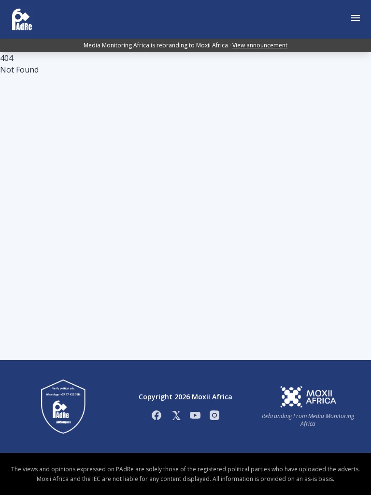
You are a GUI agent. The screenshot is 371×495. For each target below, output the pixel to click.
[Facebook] (156, 415)
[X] (176, 415)
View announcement (259, 45)
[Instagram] (214, 415)
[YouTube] (195, 415)
